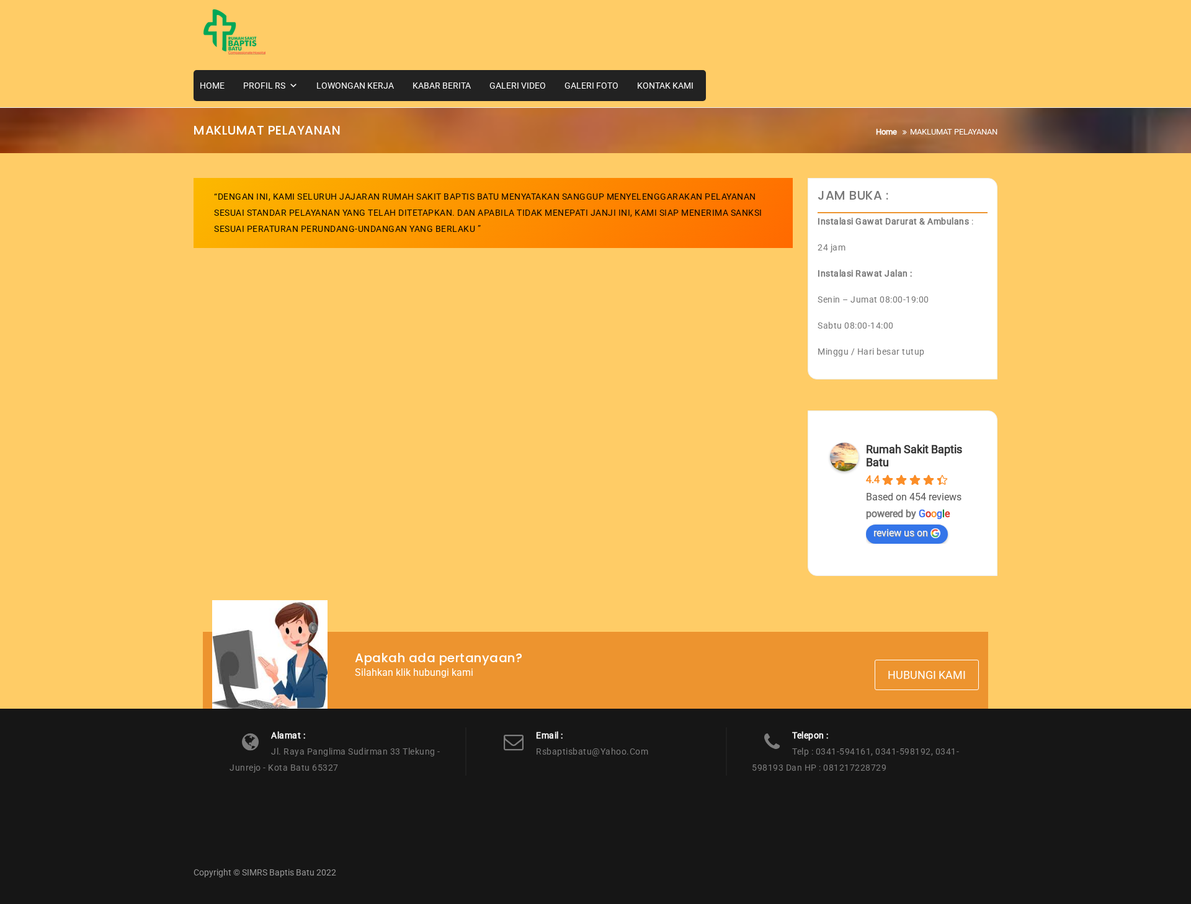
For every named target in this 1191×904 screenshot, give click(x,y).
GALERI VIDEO (517, 86)
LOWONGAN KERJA (355, 86)
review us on (900, 533)
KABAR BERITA (442, 86)
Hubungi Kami (927, 674)
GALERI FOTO (591, 86)
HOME (212, 86)
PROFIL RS (264, 86)
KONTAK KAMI (665, 86)
